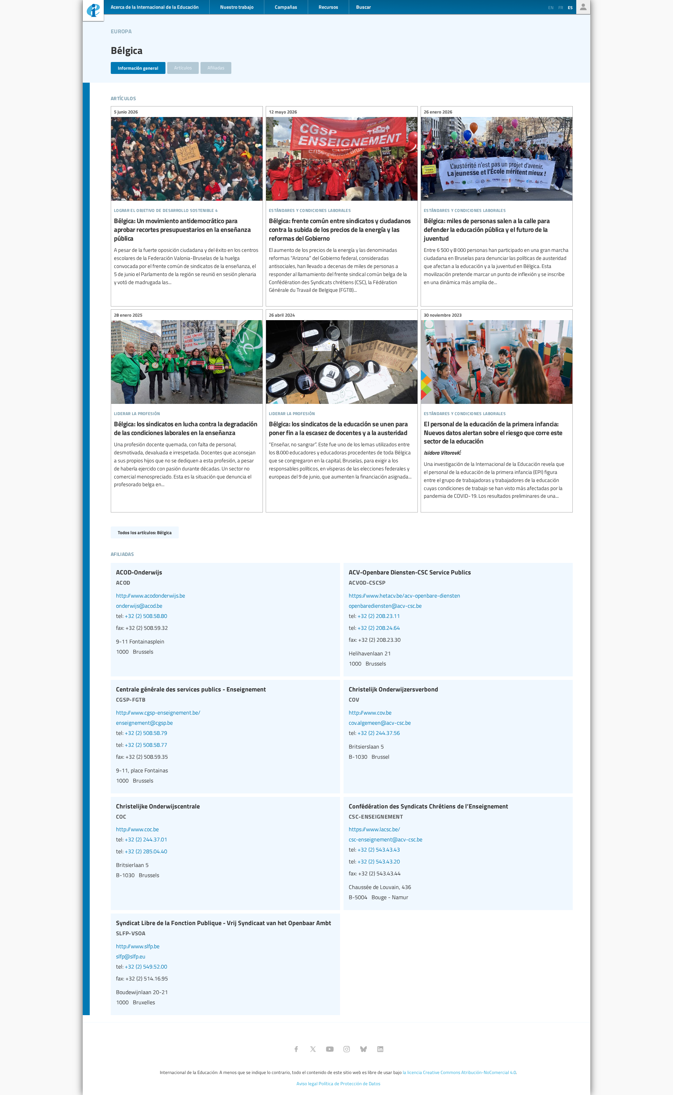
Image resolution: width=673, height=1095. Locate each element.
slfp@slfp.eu (130, 956)
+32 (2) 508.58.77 (146, 745)
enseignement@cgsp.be (144, 722)
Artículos (183, 67)
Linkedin (380, 1049)
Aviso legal (307, 1083)
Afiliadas (216, 67)
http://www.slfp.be (137, 946)
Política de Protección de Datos (349, 1083)
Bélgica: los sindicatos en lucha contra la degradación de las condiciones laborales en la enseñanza (187, 401)
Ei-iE (93, 11)
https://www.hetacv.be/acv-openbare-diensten (404, 595)
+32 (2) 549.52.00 (146, 966)
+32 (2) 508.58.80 (146, 616)
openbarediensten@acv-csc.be (385, 606)
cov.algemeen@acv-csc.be (380, 722)
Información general (138, 67)
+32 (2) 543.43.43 (379, 849)
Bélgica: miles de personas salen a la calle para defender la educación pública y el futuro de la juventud (496, 197)
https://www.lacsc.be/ (374, 829)
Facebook (296, 1049)
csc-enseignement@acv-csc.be (385, 839)
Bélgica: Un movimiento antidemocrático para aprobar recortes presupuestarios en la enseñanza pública (187, 197)
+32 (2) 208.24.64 (379, 628)
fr (560, 7)
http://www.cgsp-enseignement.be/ (158, 712)
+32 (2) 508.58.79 (146, 733)
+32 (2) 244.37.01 (146, 839)
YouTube (330, 1049)
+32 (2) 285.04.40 (146, 851)
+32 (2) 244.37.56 (379, 733)
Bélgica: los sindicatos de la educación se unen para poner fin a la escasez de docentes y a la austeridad (341, 397)
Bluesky (363, 1049)
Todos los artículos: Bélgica (145, 532)
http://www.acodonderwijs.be (150, 595)
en (550, 7)
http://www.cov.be (370, 712)
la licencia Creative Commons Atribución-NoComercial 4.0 (459, 1072)
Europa (121, 30)
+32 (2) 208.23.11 (379, 616)
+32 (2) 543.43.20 (379, 861)
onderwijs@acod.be (139, 606)
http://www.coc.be (137, 829)
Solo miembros (583, 7)
